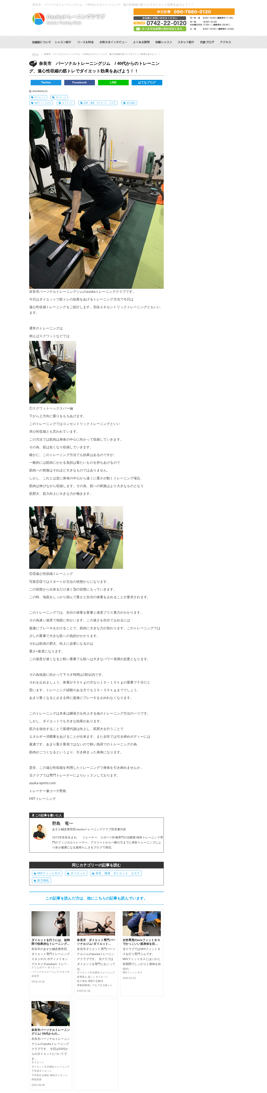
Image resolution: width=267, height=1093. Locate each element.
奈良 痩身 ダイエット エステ (100, 103)
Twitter (46, 82)
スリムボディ (39, 967)
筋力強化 (131, 103)
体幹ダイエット (59, 1075)
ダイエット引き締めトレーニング (96, 972)
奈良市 (35, 976)
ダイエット (40, 97)
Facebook (79, 82)
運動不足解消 (95, 981)
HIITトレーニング (42, 798)
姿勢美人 (82, 976)
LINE (113, 82)
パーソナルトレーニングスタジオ (50, 971)
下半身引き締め (40, 1075)
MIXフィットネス (43, 103)
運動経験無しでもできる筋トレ (94, 985)
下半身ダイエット (41, 1070)
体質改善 (36, 1079)
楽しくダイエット (99, 976)
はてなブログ (147, 82)
